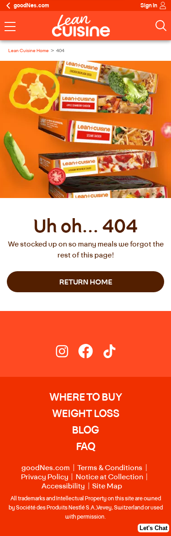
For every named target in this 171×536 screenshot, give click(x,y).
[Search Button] (160, 25)
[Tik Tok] (109, 353)
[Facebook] (90, 353)
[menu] (10, 27)
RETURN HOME (85, 281)
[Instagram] (66, 353)
